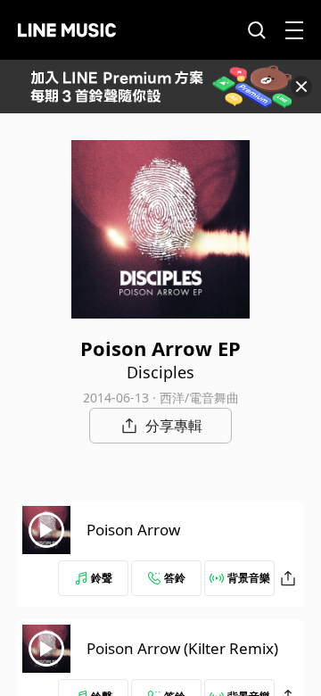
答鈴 (174, 577)
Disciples (160, 372)
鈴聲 (101, 577)
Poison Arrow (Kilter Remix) (182, 648)
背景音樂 (248, 577)
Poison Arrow (133, 529)
